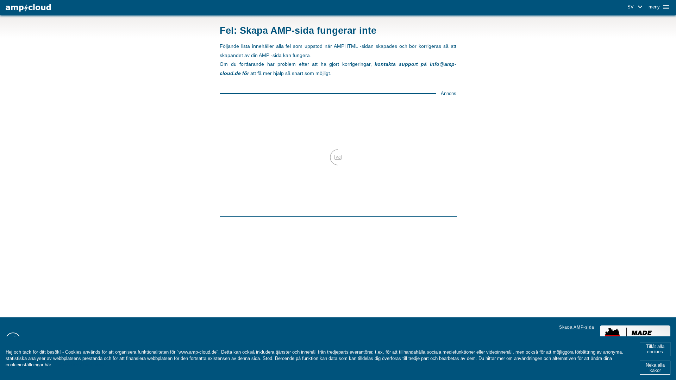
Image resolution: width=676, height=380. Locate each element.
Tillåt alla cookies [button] (655, 349)
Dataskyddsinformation (79, 364)
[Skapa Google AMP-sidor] (28, 8)
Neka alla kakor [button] (655, 367)
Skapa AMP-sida (576, 327)
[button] (636, 7)
